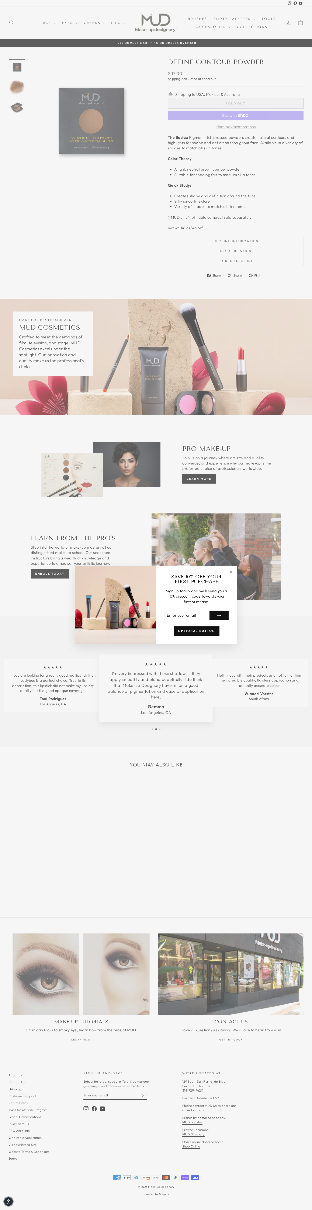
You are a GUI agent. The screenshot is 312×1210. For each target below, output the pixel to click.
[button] (8, 1201)
